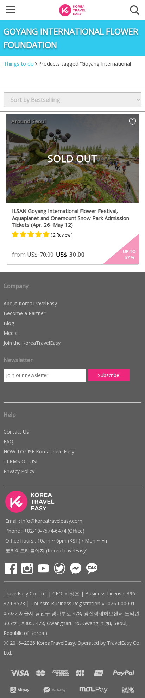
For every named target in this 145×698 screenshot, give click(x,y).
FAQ (8, 441)
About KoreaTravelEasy (30, 303)
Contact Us (16, 431)
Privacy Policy (19, 471)
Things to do (19, 63)
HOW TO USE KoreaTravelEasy (39, 451)
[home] (72, 9)
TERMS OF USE (21, 461)
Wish (132, 124)
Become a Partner (24, 313)
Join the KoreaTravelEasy (32, 342)
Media (11, 333)
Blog (9, 323)
